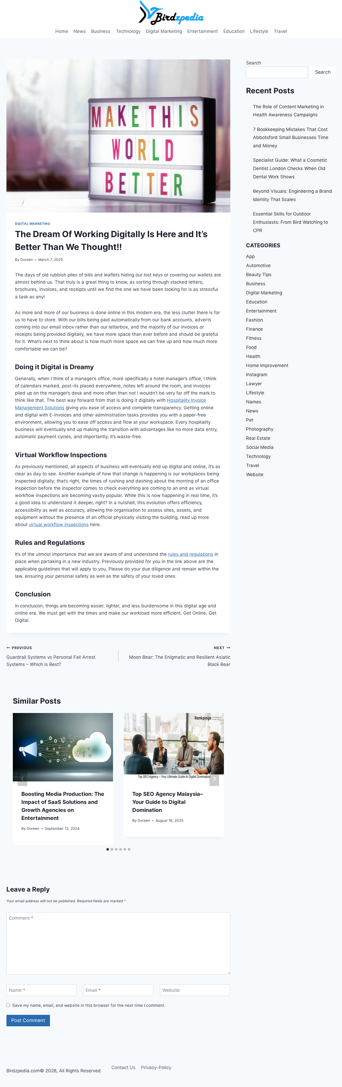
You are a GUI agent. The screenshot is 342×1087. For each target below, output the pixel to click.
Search (253, 62)
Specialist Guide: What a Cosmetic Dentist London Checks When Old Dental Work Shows (290, 168)
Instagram (256, 374)
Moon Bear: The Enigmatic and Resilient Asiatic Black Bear (179, 656)
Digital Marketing (164, 31)
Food (251, 347)
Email (93, 990)
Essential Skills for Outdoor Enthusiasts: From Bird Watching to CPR (290, 222)
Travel (280, 31)
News (79, 31)
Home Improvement (267, 365)
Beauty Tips (258, 274)
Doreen (26, 259)
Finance (254, 329)
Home (61, 31)
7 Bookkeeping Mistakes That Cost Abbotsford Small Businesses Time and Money (290, 137)
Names (253, 401)
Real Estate (258, 438)
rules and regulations (190, 554)
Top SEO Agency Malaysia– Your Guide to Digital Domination (167, 802)
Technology (128, 31)
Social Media (260, 447)
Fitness (254, 338)
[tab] (107, 849)
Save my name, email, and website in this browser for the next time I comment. (88, 1005)
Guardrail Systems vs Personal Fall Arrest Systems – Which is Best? (50, 656)
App (250, 256)
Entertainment (202, 31)
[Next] (214, 779)
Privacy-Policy (156, 1067)
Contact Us (123, 1067)
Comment (21, 918)
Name (17, 990)
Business (100, 31)
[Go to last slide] (22, 779)
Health (253, 356)
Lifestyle (259, 31)
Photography (259, 429)
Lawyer (254, 383)
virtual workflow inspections (59, 524)
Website (171, 990)
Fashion (254, 320)
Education (234, 31)
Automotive (258, 265)
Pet (249, 420)
